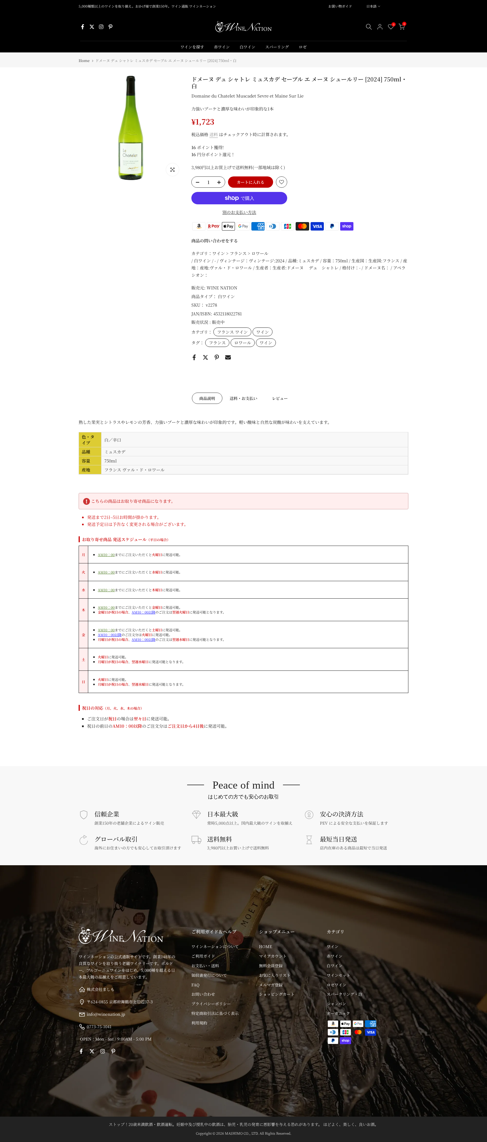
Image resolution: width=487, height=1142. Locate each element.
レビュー (280, 398)
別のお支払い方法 (239, 212)
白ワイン (247, 47)
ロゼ (303, 47)
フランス (217, 343)
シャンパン (336, 1003)
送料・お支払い (243, 398)
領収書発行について (209, 975)
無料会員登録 (271, 965)
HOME (265, 946)
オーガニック (338, 1013)
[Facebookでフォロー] (82, 26)
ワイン (262, 332)
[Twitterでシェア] (205, 357)
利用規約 (199, 1023)
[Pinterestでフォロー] (110, 26)
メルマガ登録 (271, 985)
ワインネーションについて (215, 946)
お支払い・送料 (205, 965)
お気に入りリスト (275, 975)
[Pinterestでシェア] (217, 357)
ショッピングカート (277, 994)
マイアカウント (273, 956)
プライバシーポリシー (211, 1003)
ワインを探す (192, 47)
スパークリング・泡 (344, 994)
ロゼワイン (336, 985)
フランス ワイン (232, 332)
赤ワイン (222, 47)
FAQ (195, 985)
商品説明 (207, 398)
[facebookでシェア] (194, 357)
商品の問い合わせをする (214, 241)
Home (84, 60)
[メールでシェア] (228, 357)
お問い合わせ (203, 994)
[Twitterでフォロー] (91, 26)
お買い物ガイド (340, 6)
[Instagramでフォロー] (101, 26)
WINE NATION (222, 288)
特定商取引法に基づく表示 (215, 1013)
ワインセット (338, 975)
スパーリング (277, 47)
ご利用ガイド (203, 956)
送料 (213, 134)
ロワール (242, 343)
